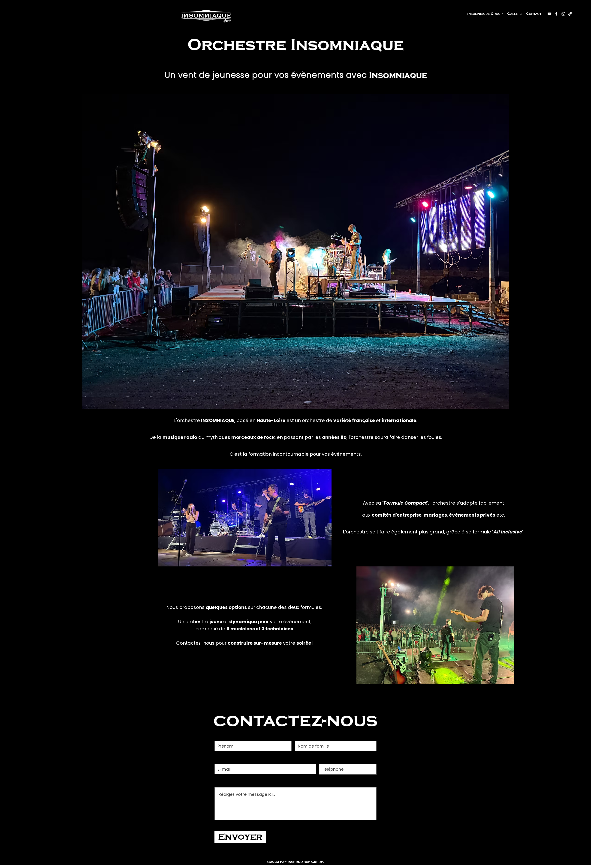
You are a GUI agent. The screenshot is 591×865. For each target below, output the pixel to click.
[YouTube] (549, 14)
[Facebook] (556, 14)
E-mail (221, 759)
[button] (514, 13)
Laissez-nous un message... (245, 782)
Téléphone (331, 759)
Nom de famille (312, 735)
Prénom (223, 735)
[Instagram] (563, 14)
